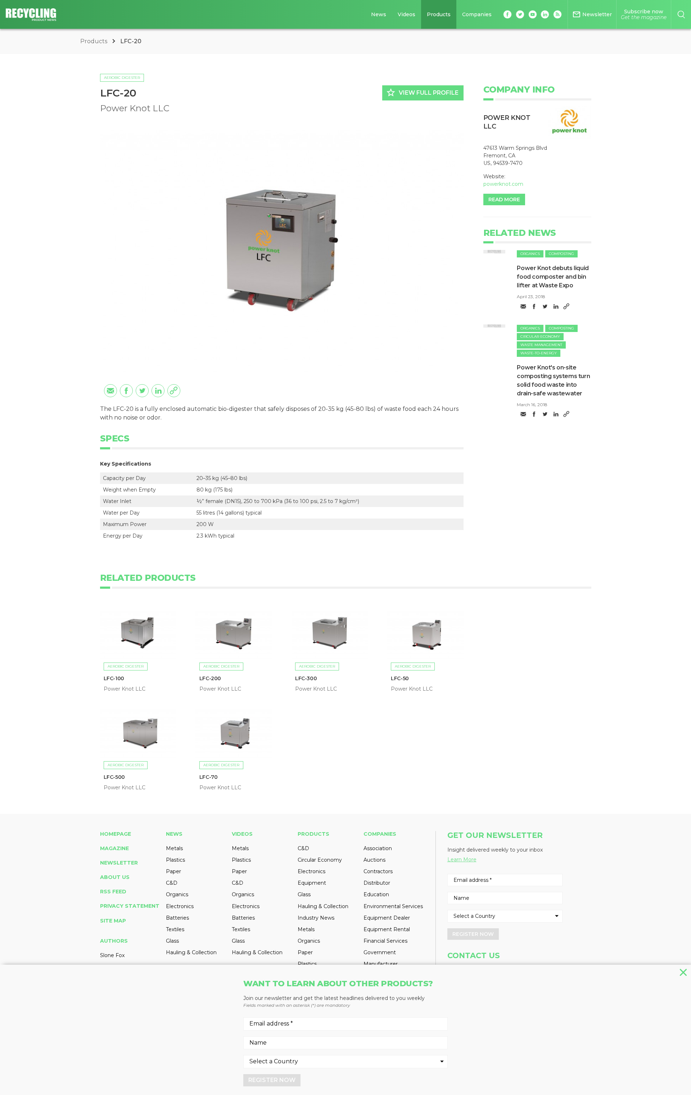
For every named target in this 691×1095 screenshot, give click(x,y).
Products (439, 14)
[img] (494, 251)
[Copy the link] (173, 390)
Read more (504, 199)
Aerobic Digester (122, 77)
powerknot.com (503, 184)
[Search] (681, 14)
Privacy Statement (129, 906)
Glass (172, 941)
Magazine (114, 848)
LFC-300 (306, 678)
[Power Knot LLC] (569, 122)
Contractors (378, 871)
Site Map (113, 921)
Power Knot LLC (135, 108)
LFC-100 (114, 678)
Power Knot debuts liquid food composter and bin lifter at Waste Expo (552, 277)
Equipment (312, 883)
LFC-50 (400, 678)
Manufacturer (380, 964)
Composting (561, 253)
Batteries (177, 918)
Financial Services (385, 941)
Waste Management (541, 344)
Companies (477, 14)
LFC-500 (114, 777)
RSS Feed (113, 891)
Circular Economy (540, 336)
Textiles (175, 929)
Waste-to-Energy (538, 353)
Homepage (115, 834)
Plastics (175, 860)
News (378, 14)
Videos (406, 14)
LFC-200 (210, 678)
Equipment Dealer (386, 918)
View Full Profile (422, 92)
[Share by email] (110, 390)
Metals (174, 848)
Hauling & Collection (191, 952)
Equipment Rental (386, 929)
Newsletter (119, 863)
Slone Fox (112, 955)
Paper (173, 871)
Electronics (180, 906)
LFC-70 (208, 777)
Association (377, 848)
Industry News (316, 918)
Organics (530, 253)
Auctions (374, 860)
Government (379, 952)
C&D (171, 883)
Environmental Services (393, 906)
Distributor (376, 883)
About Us (115, 877)
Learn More (462, 859)
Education (376, 894)
